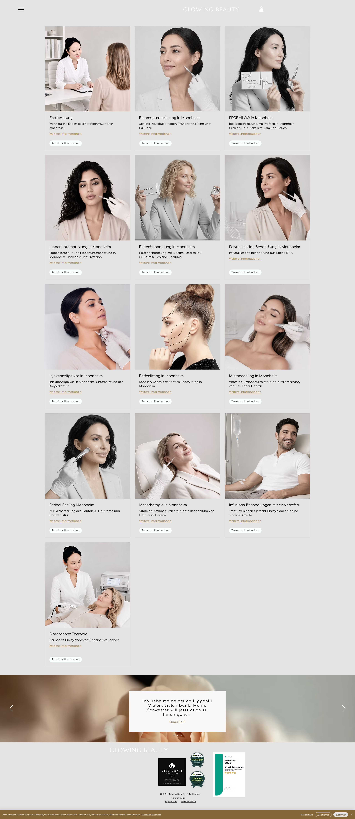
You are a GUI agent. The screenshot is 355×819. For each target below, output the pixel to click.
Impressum (171, 802)
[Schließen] (351, 814)
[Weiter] (343, 708)
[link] (87, 118)
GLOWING (127, 750)
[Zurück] (11, 708)
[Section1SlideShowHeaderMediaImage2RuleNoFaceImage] (177, 735)
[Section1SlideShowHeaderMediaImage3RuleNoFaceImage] (181, 735)
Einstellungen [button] (307, 814)
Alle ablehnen (323, 814)
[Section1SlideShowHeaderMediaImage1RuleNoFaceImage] (174, 735)
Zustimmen (341, 814)
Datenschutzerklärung (151, 814)
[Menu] (21, 9)
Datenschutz (188, 802)
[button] (261, 9)
